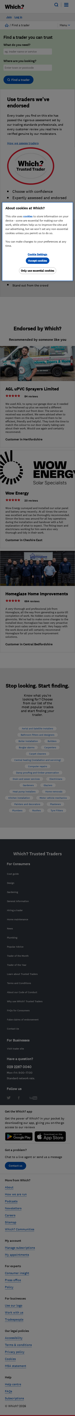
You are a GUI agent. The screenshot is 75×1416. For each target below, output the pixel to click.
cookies (28, 216)
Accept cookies (37, 260)
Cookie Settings (37, 254)
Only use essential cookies (37, 270)
